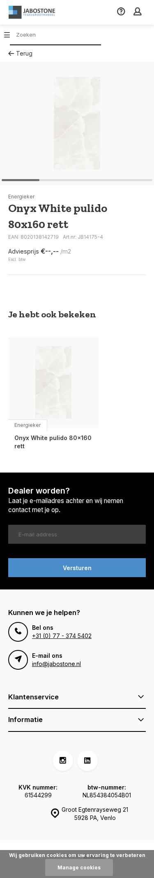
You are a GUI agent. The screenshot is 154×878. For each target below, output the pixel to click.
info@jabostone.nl (56, 663)
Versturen (77, 567)
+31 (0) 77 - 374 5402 (62, 635)
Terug (24, 53)
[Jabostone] (32, 12)
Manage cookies (79, 867)
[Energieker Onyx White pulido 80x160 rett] (53, 382)
